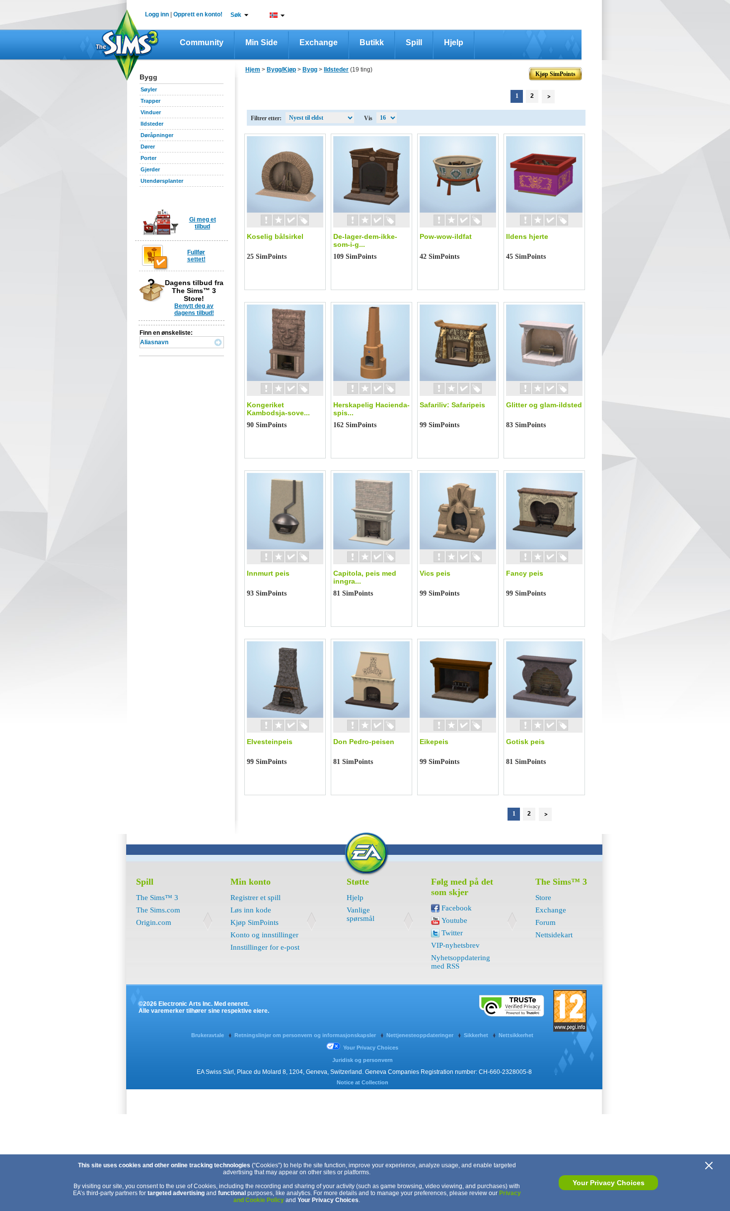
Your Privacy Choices (609, 1183)
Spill (414, 42)
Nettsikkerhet (516, 1035)
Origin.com (153, 922)
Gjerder (150, 169)
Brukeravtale (208, 1035)
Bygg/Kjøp (281, 69)
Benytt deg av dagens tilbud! (194, 309)
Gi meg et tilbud (202, 223)
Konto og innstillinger (264, 935)
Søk (235, 14)
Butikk (372, 42)
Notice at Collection (362, 1082)
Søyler (149, 89)
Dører (148, 147)
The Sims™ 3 (157, 898)
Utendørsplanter (162, 181)
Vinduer (151, 112)
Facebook (456, 908)
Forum (545, 922)
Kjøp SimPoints (254, 922)
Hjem (252, 69)
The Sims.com (158, 910)
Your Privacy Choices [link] (370, 1048)
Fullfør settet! (196, 256)
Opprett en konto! (197, 14)
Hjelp (453, 42)
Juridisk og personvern (362, 1060)
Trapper (150, 101)
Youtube (454, 920)
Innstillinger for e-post (264, 947)
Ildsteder (152, 124)
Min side (261, 42)
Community (201, 42)
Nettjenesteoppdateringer (420, 1035)
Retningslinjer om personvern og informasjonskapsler (305, 1035)
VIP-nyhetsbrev (455, 945)
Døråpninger (157, 135)
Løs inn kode (250, 910)
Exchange (318, 42)
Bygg (309, 69)
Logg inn (157, 14)
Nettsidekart (554, 935)
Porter (148, 158)
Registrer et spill (255, 898)
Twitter (452, 933)
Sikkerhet (477, 1035)
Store (543, 898)
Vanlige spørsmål (360, 914)
